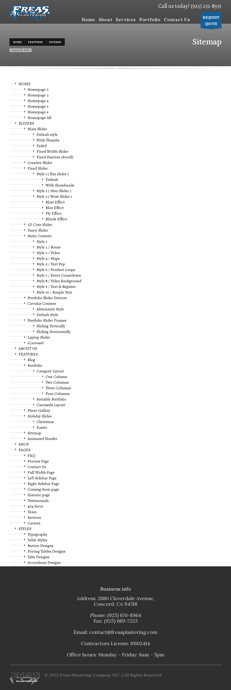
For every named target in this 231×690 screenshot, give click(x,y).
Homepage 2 (38, 89)
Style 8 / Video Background (59, 281)
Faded (42, 145)
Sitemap (34, 433)
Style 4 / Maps (48, 258)
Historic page (39, 495)
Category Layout (50, 371)
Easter (42, 427)
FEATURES (28, 354)
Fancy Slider (38, 230)
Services (34, 517)
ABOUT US (27, 348)
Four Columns (58, 393)
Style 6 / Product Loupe (56, 269)
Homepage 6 (38, 112)
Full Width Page (41, 472)
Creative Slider (40, 162)
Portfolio (35, 365)
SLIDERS (26, 123)
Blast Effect (55, 202)
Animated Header (42, 438)
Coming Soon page (43, 489)
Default (52, 179)
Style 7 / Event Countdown (59, 275)
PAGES (24, 450)
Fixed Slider (38, 168)
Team (32, 512)
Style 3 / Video (48, 252)
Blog (31, 359)
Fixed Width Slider (52, 151)
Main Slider (37, 129)
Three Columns (58, 388)
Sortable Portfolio (51, 399)
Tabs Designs (38, 557)
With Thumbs (48, 140)
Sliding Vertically (51, 326)
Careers (34, 523)
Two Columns (57, 382)
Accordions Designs (44, 562)
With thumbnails (60, 185)
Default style (47, 134)
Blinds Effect (56, 219)
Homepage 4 (38, 100)
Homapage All (39, 117)
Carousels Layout (51, 405)
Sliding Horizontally (54, 331)
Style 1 (42, 241)
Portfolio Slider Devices (47, 298)
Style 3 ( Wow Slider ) (54, 196)
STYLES (24, 528)
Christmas (45, 421)
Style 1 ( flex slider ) (53, 174)
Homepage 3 (38, 95)
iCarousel (36, 343)
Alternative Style (50, 309)
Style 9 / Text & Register (56, 286)
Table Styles (37, 540)
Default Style (47, 314)
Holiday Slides (40, 416)
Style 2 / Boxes (48, 247)
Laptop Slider (39, 337)
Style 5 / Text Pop (51, 264)
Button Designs (40, 545)
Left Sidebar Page (42, 478)
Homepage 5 (38, 106)
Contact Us (37, 466)
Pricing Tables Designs (46, 551)
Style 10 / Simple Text (54, 292)
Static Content (40, 236)
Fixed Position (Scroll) (55, 157)
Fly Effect (54, 213)
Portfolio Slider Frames (47, 320)
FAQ (31, 455)
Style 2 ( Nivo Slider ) (54, 191)
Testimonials (38, 500)
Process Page (38, 461)
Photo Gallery (39, 410)
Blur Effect (55, 207)
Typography (37, 534)
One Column (56, 376)
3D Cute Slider (40, 224)
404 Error (35, 506)
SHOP (23, 444)
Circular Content (42, 303)
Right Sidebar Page (43, 483)
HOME (24, 84)
